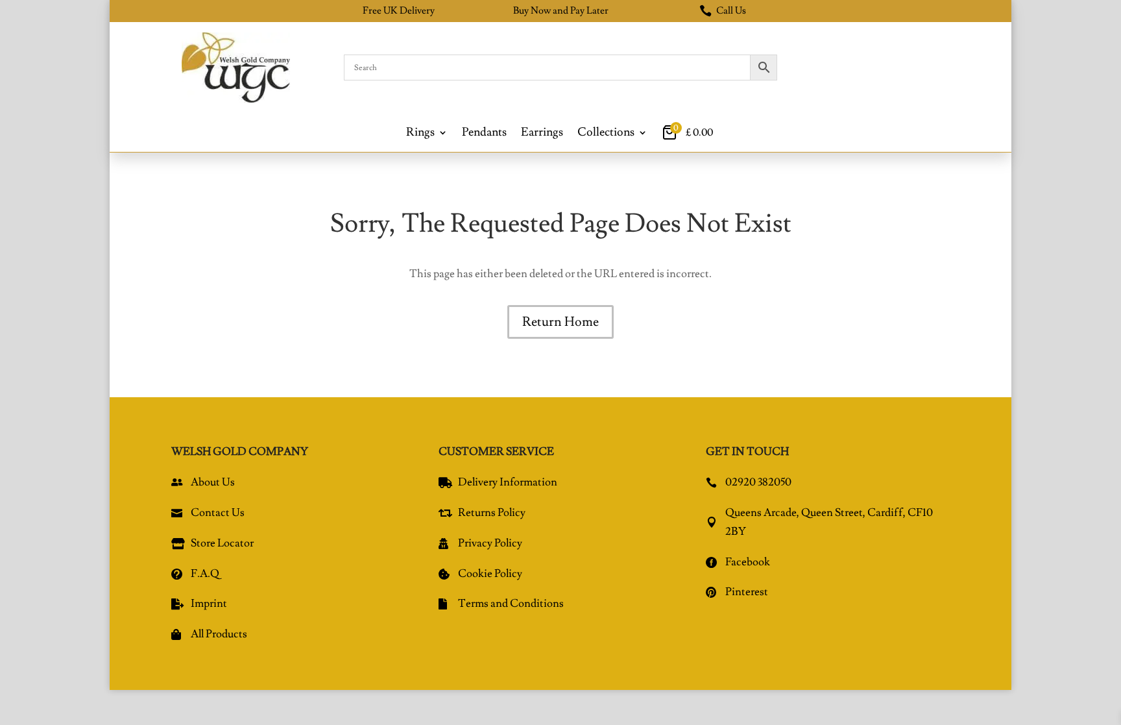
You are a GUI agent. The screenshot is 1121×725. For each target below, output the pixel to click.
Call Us (722, 11)
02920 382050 (758, 482)
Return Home (560, 321)
